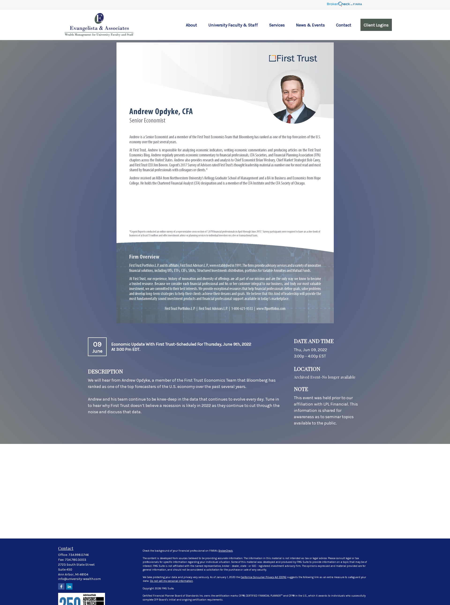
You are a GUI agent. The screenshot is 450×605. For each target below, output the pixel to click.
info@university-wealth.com (79, 579)
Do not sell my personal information (171, 581)
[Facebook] (61, 586)
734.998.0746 (78, 555)
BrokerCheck (225, 550)
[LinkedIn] (69, 586)
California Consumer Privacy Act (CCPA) (263, 577)
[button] (191, 25)
